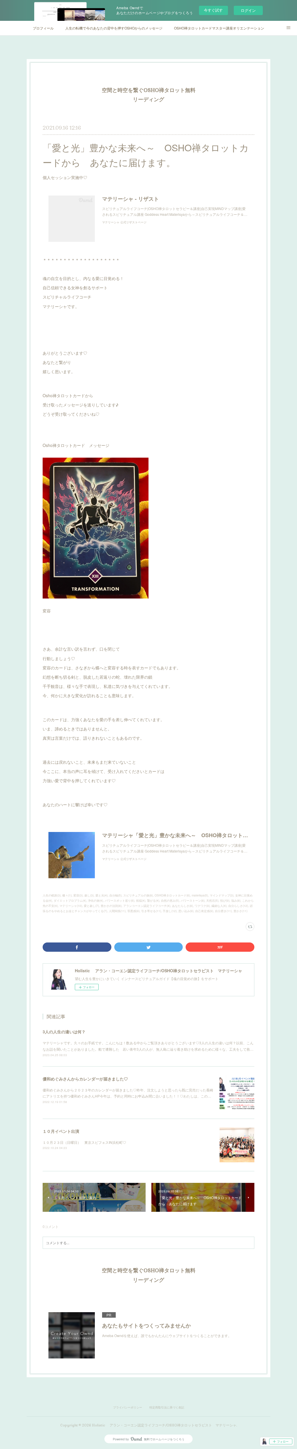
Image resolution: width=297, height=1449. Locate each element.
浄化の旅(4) (95, 901)
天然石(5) (212, 901)
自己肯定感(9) (204, 911)
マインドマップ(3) (221, 895)
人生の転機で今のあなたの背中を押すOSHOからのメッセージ (113, 27)
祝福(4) (140, 901)
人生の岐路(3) (52, 895)
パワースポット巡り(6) (119, 901)
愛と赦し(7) (91, 906)
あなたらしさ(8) (182, 906)
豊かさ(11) (240, 911)
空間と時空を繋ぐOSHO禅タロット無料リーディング (148, 95)
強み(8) (235, 901)
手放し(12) (170, 911)
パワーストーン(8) (192, 901)
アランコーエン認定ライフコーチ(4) (146, 906)
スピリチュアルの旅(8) (138, 895)
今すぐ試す (213, 10)
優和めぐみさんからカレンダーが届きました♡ (85, 1079)
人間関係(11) (117, 911)
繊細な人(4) (219, 906)
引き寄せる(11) (151, 911)
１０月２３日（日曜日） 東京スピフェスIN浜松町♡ (84, 1142)
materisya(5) (200, 895)
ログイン (248, 10)
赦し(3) (89, 895)
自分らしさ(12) (238, 906)
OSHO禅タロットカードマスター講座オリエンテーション (219, 27)
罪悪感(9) (133, 911)
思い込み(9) (185, 911)
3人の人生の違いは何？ (64, 1031)
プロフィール (43, 27)
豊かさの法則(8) (111, 906)
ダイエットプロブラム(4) (70, 901)
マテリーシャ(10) (70, 906)
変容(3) (78, 895)
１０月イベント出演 (61, 1131)
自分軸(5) (115, 895)
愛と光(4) (101, 895)
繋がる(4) (153, 901)
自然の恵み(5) (170, 901)
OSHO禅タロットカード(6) (172, 895)
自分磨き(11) (223, 911)
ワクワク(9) (202, 906)
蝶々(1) (67, 895)
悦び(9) (224, 901)
